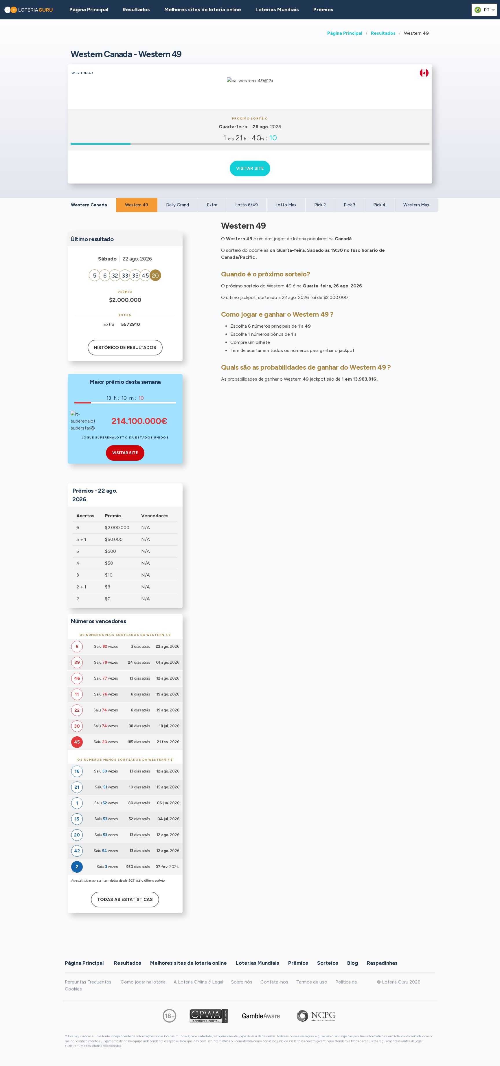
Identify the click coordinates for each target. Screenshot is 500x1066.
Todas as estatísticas (125, 899)
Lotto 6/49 (246, 205)
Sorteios (327, 962)
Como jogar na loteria (143, 982)
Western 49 (136, 205)
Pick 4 (379, 205)
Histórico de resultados (125, 347)
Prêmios (323, 9)
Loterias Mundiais (277, 9)
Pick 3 (349, 205)
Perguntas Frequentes (88, 982)
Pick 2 (320, 205)
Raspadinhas (382, 962)
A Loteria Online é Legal (198, 982)
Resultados (383, 33)
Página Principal (344, 33)
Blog (352, 962)
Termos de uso (311, 982)
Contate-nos (274, 982)
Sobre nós (241, 982)
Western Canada (89, 205)
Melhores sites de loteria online (202, 9)
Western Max (416, 205)
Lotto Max (285, 205)
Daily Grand (177, 205)
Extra (212, 205)
